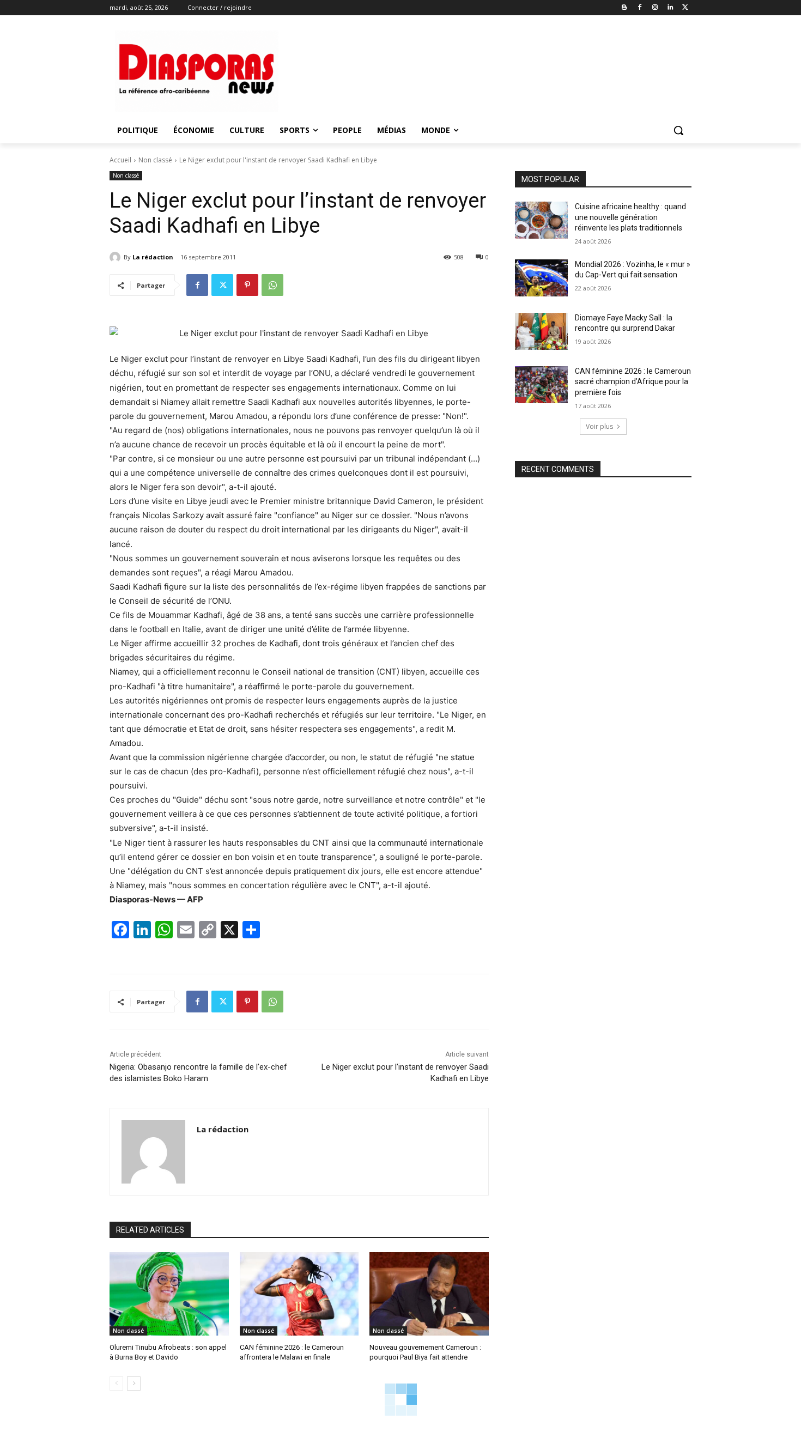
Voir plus (599, 426)
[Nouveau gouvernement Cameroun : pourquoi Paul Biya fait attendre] (429, 1294)
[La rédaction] (117, 257)
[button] (678, 130)
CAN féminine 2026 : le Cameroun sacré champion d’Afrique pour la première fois (633, 382)
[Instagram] (655, 8)
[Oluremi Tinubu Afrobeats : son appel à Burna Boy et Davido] (169, 1294)
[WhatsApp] (272, 285)
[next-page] (134, 1383)
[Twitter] (685, 8)
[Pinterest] (247, 285)
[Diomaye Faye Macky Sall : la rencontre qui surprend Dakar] (541, 331)
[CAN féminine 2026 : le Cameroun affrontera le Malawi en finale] (299, 1294)
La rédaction (152, 257)
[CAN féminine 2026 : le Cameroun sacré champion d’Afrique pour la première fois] (541, 384)
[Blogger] (624, 8)
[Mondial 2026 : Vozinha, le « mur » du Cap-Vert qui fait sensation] (541, 277)
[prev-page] (116, 1383)
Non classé (155, 160)
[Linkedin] (670, 8)
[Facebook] (640, 8)
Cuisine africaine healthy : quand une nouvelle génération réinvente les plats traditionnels (630, 217)
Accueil (120, 160)
